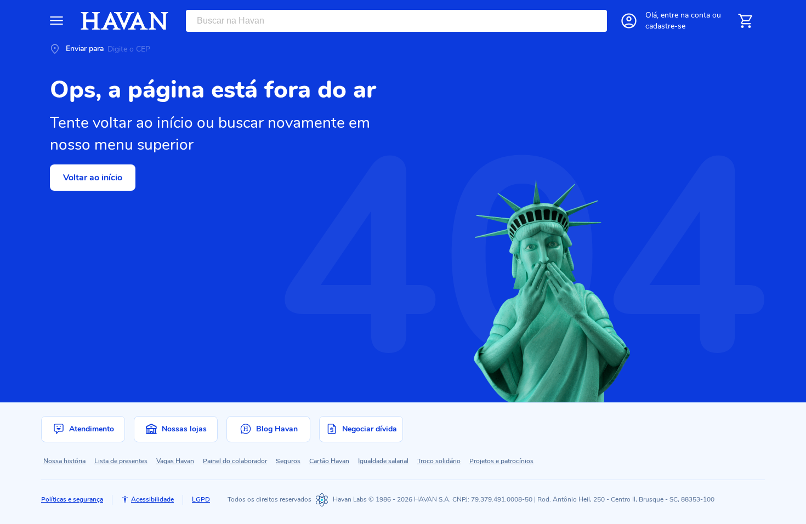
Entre (685, 15)
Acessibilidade (152, 499)
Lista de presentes (120, 461)
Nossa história (64, 461)
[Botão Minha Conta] (629, 21)
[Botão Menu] (56, 21)
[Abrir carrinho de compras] (745, 21)
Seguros (288, 461)
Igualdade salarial (383, 461)
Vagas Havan (175, 461)
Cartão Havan (329, 461)
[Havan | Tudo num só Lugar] (124, 21)
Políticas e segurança (72, 499)
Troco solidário (439, 461)
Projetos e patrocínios (501, 461)
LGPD (201, 499)
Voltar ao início (92, 178)
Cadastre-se (665, 26)
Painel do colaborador (235, 461)
